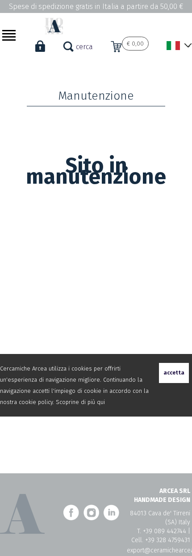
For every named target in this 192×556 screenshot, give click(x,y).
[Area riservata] (40, 54)
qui (101, 402)
